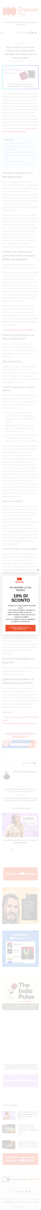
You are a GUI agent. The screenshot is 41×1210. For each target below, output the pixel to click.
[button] (38, 570)
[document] (20, 605)
